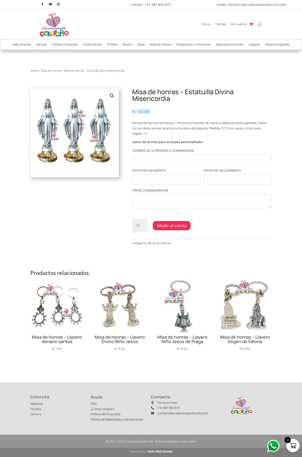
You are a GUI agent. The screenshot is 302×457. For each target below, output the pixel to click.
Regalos (254, 44)
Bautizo (41, 44)
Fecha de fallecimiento (222, 170)
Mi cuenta (239, 24)
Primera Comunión (65, 44)
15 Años (112, 44)
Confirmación (92, 44)
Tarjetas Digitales (277, 44)
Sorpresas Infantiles (230, 44)
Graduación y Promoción (193, 44)
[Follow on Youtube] (50, 3)
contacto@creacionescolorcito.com (257, 4)
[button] (112, 96)
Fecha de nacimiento (149, 170)
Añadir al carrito (172, 225)
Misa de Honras (160, 44)
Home (34, 71)
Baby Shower (22, 44)
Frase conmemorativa (150, 190)
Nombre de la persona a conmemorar (163, 150)
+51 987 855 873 (158, 4)
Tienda (220, 24)
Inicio (206, 24)
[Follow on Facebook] (42, 3)
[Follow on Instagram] (58, 3)
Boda (141, 44)
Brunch (127, 44)
